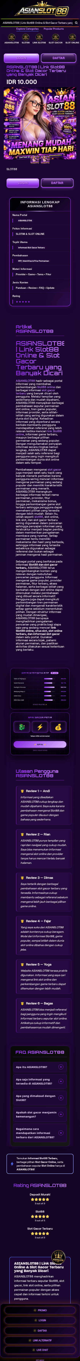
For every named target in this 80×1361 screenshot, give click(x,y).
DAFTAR (59, 57)
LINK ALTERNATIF (42, 1339)
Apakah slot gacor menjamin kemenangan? (36, 1114)
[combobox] (36, 23)
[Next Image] (73, 123)
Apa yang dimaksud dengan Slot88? (35, 1098)
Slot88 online (46, 387)
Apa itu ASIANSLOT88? (31, 1067)
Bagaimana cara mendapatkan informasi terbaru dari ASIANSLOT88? (35, 1133)
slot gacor (54, 469)
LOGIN (21, 57)
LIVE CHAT (42, 1349)
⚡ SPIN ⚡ (40, 744)
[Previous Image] (7, 123)
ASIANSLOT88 (25, 380)
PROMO (42, 1309)
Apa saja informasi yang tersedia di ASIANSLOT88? (34, 1081)
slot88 (38, 516)
